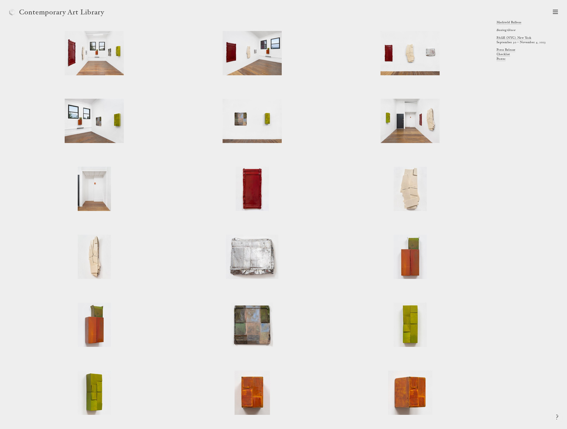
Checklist (503, 54)
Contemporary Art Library (61, 12)
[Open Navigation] (555, 12)
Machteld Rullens (509, 22)
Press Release (506, 50)
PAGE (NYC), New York (514, 38)
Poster (501, 59)
